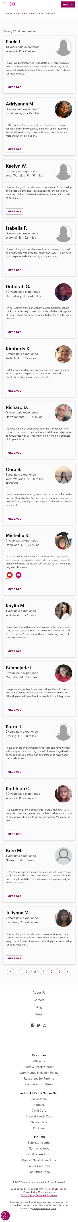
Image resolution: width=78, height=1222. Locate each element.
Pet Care (39, 1128)
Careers (39, 999)
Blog (39, 1007)
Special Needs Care (39, 1116)
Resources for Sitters (39, 1084)
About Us (39, 992)
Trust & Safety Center (39, 1066)
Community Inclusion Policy (39, 1072)
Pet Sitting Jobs (39, 1171)
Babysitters (39, 1099)
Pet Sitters (21, 13)
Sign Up (68, 4)
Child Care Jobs (39, 1154)
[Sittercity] (12, 4)
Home (9, 13)
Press (39, 1014)
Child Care (39, 1110)
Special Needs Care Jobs (39, 1160)
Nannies (39, 1104)
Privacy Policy (30, 1192)
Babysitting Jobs (39, 1142)
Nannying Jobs (39, 1148)
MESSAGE (14, 87)
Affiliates (39, 1061)
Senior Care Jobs (39, 1166)
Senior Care (39, 1122)
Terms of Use (51, 1188)
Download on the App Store (39, 1040)
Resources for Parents (39, 1078)
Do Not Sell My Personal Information (39, 1195)
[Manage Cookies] (5, 1215)
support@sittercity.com (44, 1208)
